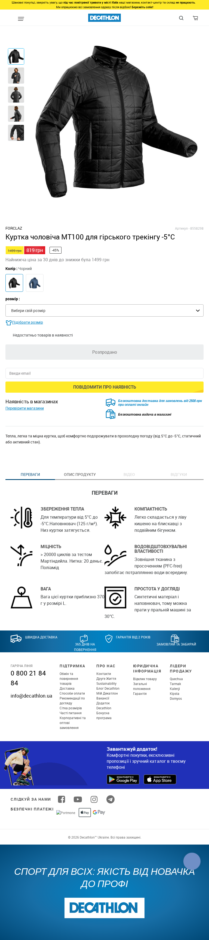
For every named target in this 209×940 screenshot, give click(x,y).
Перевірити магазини (24, 408)
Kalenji (175, 688)
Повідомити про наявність (104, 387)
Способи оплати (72, 693)
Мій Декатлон (107, 693)
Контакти (103, 673)
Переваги (30, 474)
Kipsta (174, 693)
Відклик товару (145, 679)
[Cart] (195, 19)
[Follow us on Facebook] (61, 799)
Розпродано (104, 352)
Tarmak (175, 683)
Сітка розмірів (71, 708)
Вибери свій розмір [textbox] (28, 310)
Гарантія (140, 693)
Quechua (176, 679)
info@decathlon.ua (31, 695)
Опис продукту (80, 474)
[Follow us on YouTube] (78, 799)
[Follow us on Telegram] (110, 799)
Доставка (67, 688)
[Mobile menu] (21, 19)
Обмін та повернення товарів (69, 678)
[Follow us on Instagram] (94, 799)
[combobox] (104, 310)
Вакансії (102, 698)
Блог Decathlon (107, 688)
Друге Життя (106, 678)
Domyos (176, 698)
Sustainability (106, 683)
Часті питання (71, 713)
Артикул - (182, 228)
